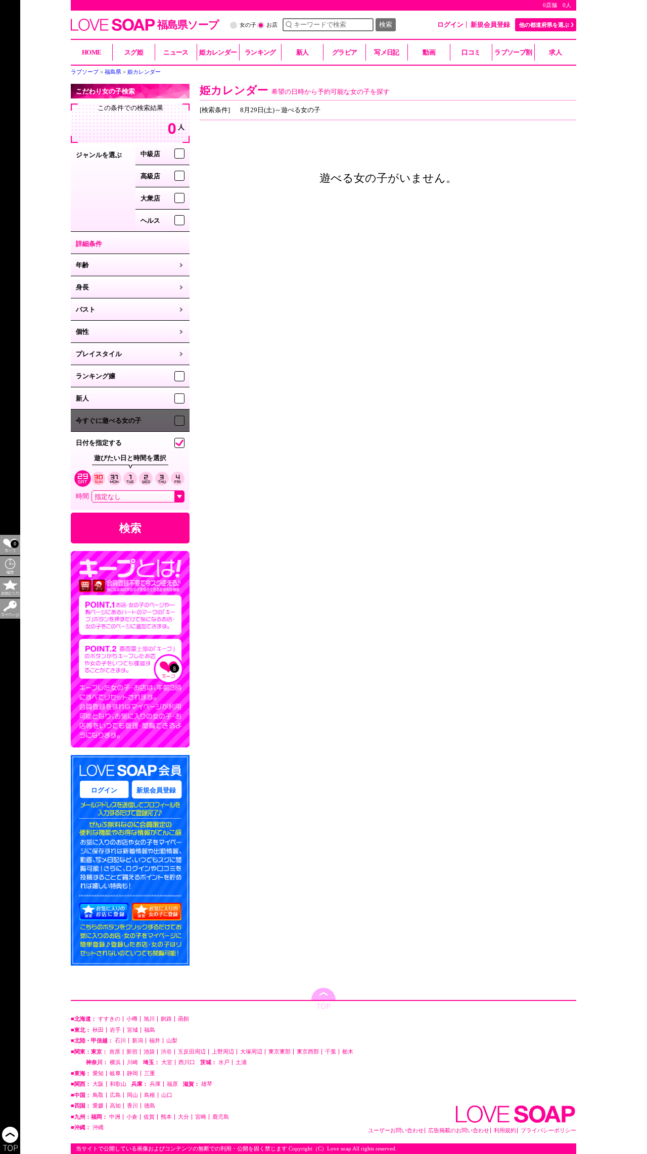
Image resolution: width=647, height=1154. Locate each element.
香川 (132, 1106)
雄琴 (206, 1084)
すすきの (109, 1019)
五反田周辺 (192, 1052)
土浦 (241, 1062)
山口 (166, 1095)
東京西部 (308, 1052)
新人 (82, 398)
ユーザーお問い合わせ (396, 1130)
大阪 (98, 1084)
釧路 (166, 1019)
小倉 (131, 1117)
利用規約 (505, 1130)
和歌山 (118, 1084)
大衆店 (150, 198)
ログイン (450, 24)
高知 (115, 1106)
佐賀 (149, 1117)
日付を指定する (99, 442)
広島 (115, 1095)
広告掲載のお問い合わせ (458, 1130)
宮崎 (200, 1117)
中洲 (114, 1117)
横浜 (115, 1062)
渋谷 (166, 1052)
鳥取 (98, 1095)
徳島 (149, 1106)
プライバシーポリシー (548, 1130)
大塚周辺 (251, 1052)
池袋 (149, 1052)
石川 (120, 1040)
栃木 (347, 1052)
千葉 (330, 1052)
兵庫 (155, 1084)
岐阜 (115, 1073)
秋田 (98, 1030)
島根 (149, 1095)
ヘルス (150, 220)
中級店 (150, 153)
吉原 (114, 1052)
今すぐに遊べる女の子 (109, 420)
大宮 (166, 1062)
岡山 (132, 1095)
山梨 (171, 1040)
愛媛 (98, 1106)
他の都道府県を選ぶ (544, 25)
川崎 (132, 1062)
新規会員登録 (490, 24)
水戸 (223, 1062)
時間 (82, 496)
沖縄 (98, 1127)
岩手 (115, 1030)
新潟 (137, 1040)
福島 (149, 1030)
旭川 (149, 1019)
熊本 (166, 1117)
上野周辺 (223, 1052)
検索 (385, 24)
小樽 (131, 1019)
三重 (149, 1073)
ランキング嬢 (95, 376)
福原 (172, 1084)
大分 (183, 1117)
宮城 (132, 1030)
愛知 (98, 1073)
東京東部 (279, 1052)
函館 (183, 1019)
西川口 (186, 1062)
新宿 (131, 1052)
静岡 (132, 1073)
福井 (154, 1040)
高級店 (150, 176)
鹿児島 (220, 1117)
